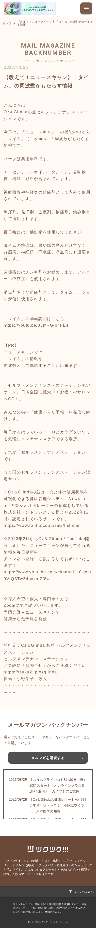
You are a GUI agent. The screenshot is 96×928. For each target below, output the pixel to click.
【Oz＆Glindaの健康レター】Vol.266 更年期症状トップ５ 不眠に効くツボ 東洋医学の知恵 (58, 805)
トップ (6, 23)
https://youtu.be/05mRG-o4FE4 (36, 325)
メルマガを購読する (48, 758)
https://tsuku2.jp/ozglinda (30, 672)
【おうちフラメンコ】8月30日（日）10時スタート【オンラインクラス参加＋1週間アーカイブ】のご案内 (58, 785)
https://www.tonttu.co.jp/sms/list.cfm (41, 525)
